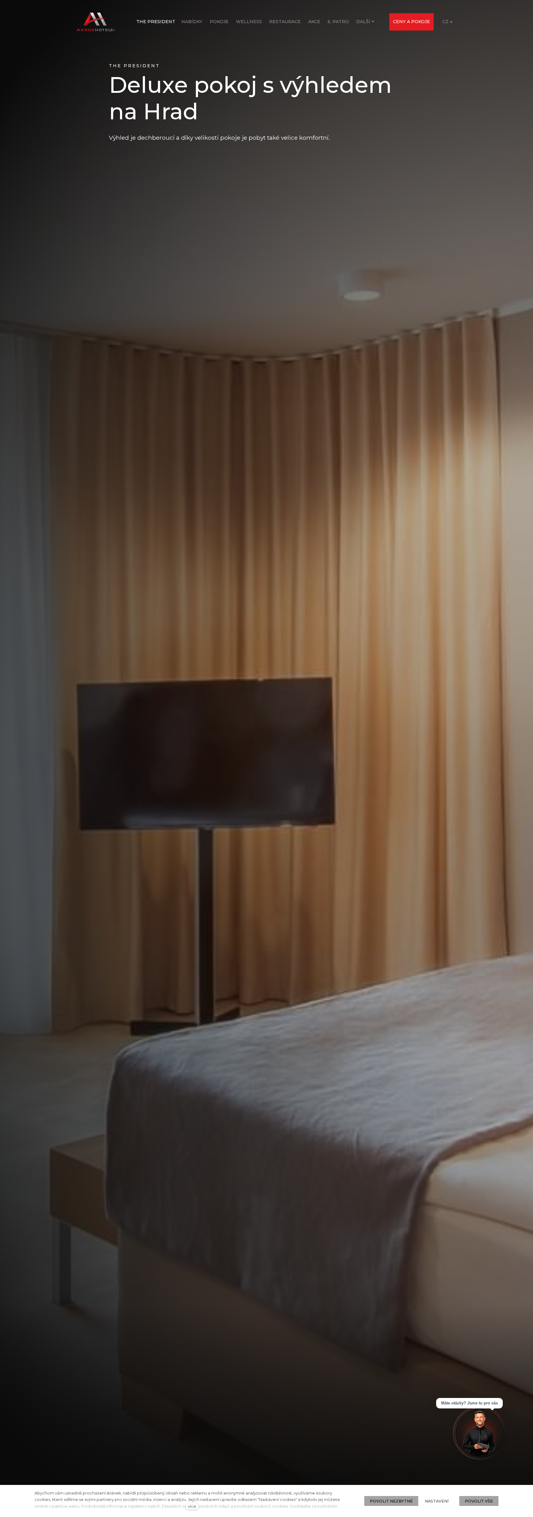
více (192, 1506)
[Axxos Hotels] (95, 22)
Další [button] (363, 21)
